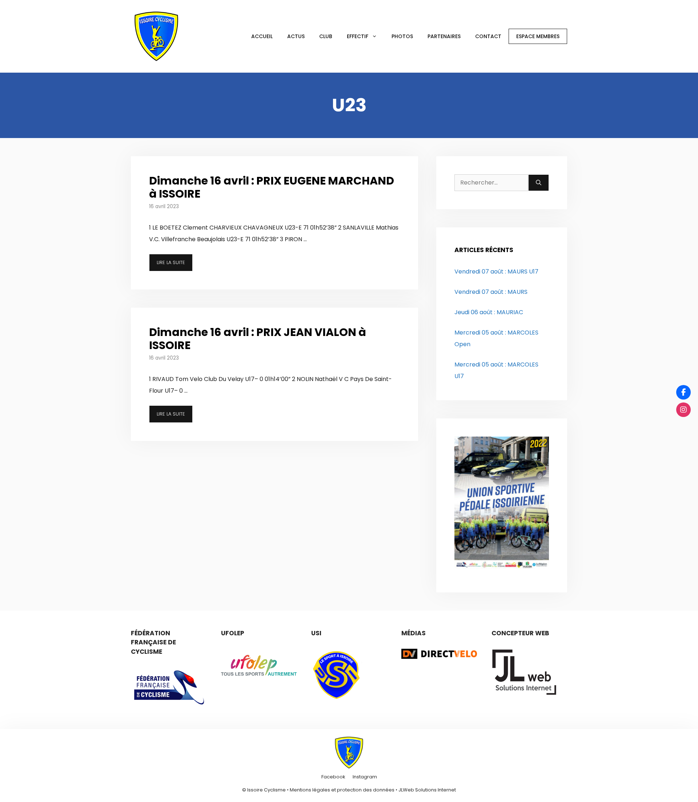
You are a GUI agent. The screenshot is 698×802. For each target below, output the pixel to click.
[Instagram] (683, 409)
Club (325, 36)
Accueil (262, 36)
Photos (402, 36)
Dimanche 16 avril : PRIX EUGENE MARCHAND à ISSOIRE (271, 187)
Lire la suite (171, 262)
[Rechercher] (538, 182)
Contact (488, 36)
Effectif (357, 36)
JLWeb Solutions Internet (427, 789)
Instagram (365, 776)
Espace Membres (537, 36)
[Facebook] (683, 392)
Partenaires (444, 36)
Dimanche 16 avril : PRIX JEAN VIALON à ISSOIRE (257, 338)
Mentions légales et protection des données (342, 789)
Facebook (333, 776)
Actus (296, 36)
